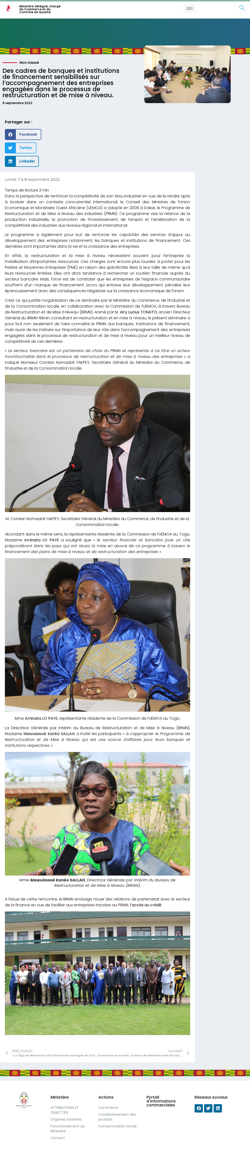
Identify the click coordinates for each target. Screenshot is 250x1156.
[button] (23, 134)
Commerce (108, 1107)
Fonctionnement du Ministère (68, 1129)
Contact (58, 1137)
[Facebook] (199, 1108)
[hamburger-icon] (189, 8)
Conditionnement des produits (117, 1117)
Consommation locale (117, 1126)
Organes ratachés (66, 1119)
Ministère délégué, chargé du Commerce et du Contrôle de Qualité (40, 9)
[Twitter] (208, 1108)
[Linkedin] (218, 1108)
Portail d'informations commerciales (161, 1101)
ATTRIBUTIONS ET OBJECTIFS (65, 1110)
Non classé (29, 62)
